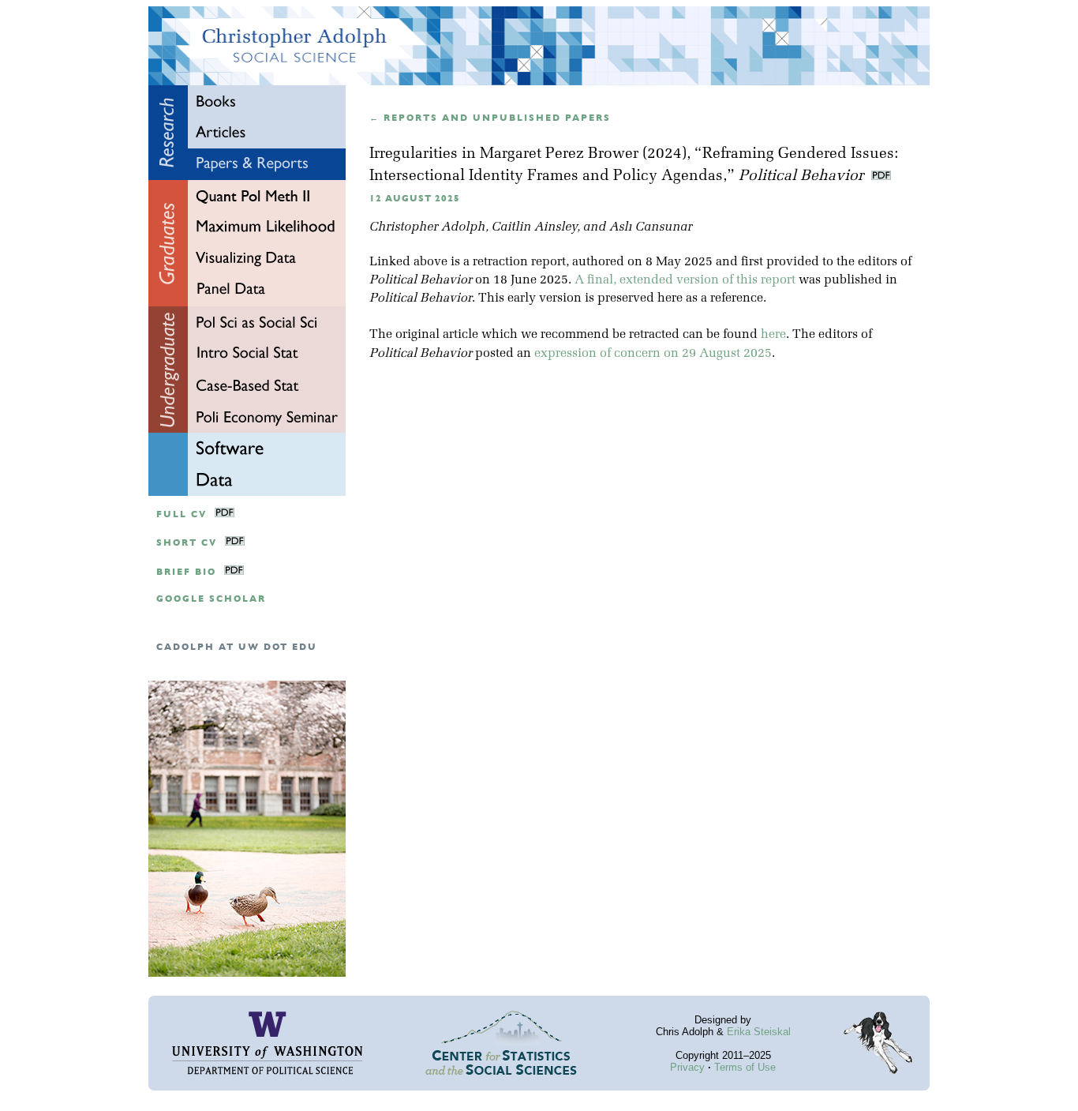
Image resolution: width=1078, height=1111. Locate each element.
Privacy (687, 1067)
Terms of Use (745, 1067)
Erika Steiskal (759, 1032)
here (773, 334)
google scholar (211, 599)
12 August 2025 (414, 198)
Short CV (186, 543)
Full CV (181, 514)
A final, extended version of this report (685, 280)
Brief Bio (186, 572)
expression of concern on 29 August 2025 (653, 353)
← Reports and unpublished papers (490, 118)
